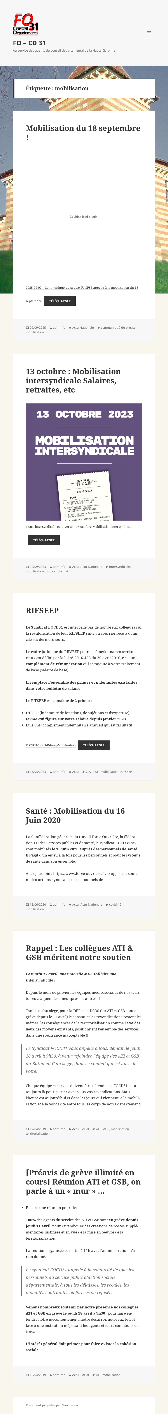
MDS (105, 1129)
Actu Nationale (83, 327)
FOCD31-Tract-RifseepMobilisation (51, 745)
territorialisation (38, 1133)
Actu (75, 567)
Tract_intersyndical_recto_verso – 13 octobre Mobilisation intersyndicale (79, 527)
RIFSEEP (42, 610)
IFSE (96, 772)
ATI (98, 1129)
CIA (88, 772)
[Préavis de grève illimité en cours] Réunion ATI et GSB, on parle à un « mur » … (83, 1181)
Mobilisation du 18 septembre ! (83, 132)
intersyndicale (119, 567)
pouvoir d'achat (57, 571)
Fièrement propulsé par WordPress (52, 1405)
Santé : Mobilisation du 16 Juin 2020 (75, 815)
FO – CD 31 (29, 42)
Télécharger (60, 301)
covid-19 (115, 904)
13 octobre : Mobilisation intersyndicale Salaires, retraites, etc (73, 380)
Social (84, 1129)
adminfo (59, 327)
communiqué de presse (118, 327)
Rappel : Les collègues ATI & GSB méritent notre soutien (79, 952)
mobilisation (35, 332)
